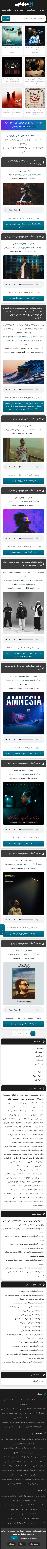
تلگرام (11, 1544)
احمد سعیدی (13, 1103)
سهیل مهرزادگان (31, 1130)
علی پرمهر (7, 1154)
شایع (10, 336)
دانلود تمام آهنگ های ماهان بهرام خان (24, 135)
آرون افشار (15, 1095)
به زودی (40, 1048)
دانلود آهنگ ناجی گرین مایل (32, 1315)
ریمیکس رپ (38, 1064)
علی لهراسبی (26, 1150)
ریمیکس (39, 1060)
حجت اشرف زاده (20, 1118)
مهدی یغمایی (13, 1181)
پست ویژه (39, 1052)
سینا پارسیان (27, 1138)
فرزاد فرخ (7, 1158)
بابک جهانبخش (24, 1114)
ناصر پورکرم (38, 1201)
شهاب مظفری (27, 1142)
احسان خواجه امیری (28, 1099)
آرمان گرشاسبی (37, 1095)
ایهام (33, 1114)
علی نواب (39, 1158)
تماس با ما (19, 10)
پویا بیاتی (39, 1118)
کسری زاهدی (15, 1162)
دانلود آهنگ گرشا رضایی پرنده (31, 1322)
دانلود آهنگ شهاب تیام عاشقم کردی (29, 1318)
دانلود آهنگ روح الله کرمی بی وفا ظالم (28, 1303)
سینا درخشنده (24, 1134)
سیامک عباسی (37, 1134)
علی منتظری (14, 1150)
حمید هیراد (27, 1122)
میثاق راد (39, 1197)
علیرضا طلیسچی (37, 1146)
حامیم (18, 1122)
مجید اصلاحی (38, 1185)
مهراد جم (7, 1193)
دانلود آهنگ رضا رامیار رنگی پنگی (30, 1342)
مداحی (41, 10)
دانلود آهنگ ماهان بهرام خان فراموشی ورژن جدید (23, 753)
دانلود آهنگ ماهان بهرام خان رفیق (26, 943)
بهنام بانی (13, 1114)
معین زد (22, 1197)
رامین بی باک (38, 1126)
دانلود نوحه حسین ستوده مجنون (23, 1514)
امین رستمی (38, 1107)
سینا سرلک (38, 1142)
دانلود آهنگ (36, 174)
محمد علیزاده (26, 1185)
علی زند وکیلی (37, 1150)
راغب (41, 1130)
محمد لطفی (27, 1193)
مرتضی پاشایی (10, 1174)
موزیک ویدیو (38, 1079)
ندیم (20, 1201)
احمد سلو (20, 1111)
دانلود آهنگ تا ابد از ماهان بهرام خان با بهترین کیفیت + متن (25, 162)
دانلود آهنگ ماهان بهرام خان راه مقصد (24, 763)
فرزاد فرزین (17, 1158)
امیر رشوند (39, 1111)
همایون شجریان (10, 1201)
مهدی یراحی (38, 1193)
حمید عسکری (8, 1118)
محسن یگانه (16, 1189)
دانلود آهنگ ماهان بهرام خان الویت (25, 418)
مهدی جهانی (15, 1185)
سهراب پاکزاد (13, 1134)
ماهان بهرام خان (21, 174)
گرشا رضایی (38, 1162)
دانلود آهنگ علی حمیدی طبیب (31, 1330)
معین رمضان (27, 1189)
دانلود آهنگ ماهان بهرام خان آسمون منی (23, 236)
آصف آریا (6, 1095)
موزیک (40, 1071)
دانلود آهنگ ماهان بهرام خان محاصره (25, 853)
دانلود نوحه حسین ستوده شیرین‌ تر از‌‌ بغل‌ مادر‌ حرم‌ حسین (23, 1523)
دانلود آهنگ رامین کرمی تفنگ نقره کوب (27, 1346)
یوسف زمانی (38, 1205)
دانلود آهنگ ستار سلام (34, 1326)
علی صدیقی (17, 1154)
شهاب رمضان (16, 1142)
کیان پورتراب (38, 1166)
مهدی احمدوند (24, 1177)
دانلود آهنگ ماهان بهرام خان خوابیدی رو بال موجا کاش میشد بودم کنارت (22, 564)
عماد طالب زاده (10, 1146)
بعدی (14, 1033)
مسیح (15, 1197)
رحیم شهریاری (9, 1122)
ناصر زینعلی (27, 1201)
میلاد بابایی (17, 1193)
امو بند (40, 1114)
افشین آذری (16, 1107)
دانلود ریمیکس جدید (36, 336)
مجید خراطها (38, 1189)
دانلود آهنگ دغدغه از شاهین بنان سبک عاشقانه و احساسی (23, 1409)
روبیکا (21, 1544)
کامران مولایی (27, 1162)
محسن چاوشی (37, 1177)
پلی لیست (31, 10)
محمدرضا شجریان (36, 1170)
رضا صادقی (27, 1126)
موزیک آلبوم (38, 1075)
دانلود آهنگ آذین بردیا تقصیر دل (30, 1291)
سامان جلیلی (38, 1138)
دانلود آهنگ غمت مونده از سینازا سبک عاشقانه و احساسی (23, 1422)
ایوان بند (11, 1111)
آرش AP (40, 1099)
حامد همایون (38, 1122)
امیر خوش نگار (37, 1103)
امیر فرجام (29, 1111)
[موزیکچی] (24, 4)
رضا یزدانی (17, 1126)
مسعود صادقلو (23, 1174)
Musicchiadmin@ (28, 126)
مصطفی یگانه (25, 1181)
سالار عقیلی (16, 1138)
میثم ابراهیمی (11, 1177)
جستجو (6, 18)
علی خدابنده (38, 1154)
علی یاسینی (27, 1154)
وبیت (14, 1538)
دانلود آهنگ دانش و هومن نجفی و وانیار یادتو (25, 1307)
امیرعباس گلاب (13, 1099)
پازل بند (31, 1118)
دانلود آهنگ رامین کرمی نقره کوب (30, 1311)
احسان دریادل (25, 1103)
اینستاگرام (34, 1544)
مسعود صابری (37, 1181)
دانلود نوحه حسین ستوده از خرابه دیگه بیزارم (23, 1518)
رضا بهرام (8, 1126)
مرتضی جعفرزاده (37, 1174)
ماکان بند (30, 1197)
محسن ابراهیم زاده (24, 1166)
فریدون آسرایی (28, 1158)
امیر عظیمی (27, 1107)
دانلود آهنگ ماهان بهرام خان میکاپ (25, 490)
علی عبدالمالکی (23, 1146)
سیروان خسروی (17, 1130)
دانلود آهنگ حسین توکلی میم (31, 1350)
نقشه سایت (6, 10)
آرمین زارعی (25, 1095)
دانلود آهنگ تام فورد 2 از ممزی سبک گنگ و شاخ (24, 1268)
